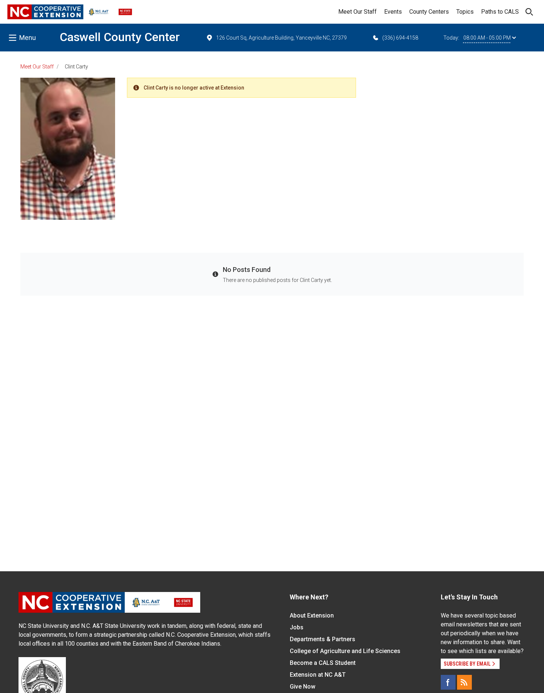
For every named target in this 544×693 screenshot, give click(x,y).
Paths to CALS (500, 11)
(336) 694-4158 (400, 38)
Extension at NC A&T (318, 674)
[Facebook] (448, 682)
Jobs (296, 627)
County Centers (429, 11)
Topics (465, 11)
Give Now (302, 686)
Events (393, 11)
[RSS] (464, 682)
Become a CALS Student (323, 662)
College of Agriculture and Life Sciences (345, 651)
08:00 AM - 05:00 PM (487, 38)
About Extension (312, 615)
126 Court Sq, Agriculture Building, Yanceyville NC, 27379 (281, 38)
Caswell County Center (120, 37)
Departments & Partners (322, 639)
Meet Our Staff (357, 11)
